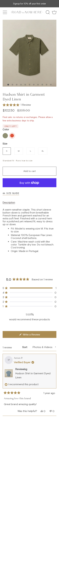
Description (9, 202)
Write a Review (35, 335)
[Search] (47, 12)
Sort (25, 347)
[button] (17, 105)
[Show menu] (5, 12)
